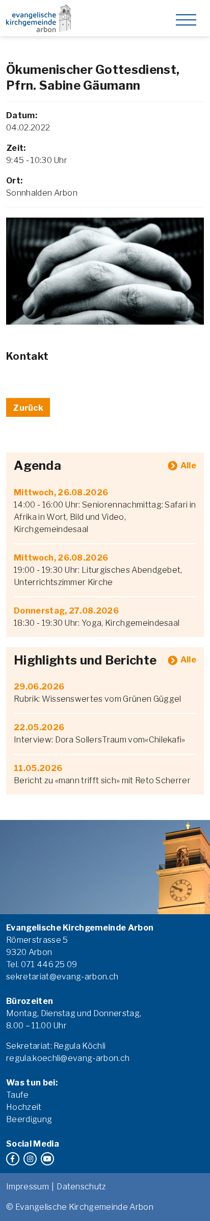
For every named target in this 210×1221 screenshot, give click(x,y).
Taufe (17, 1095)
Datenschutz (82, 1186)
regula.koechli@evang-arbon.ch (67, 1058)
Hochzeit (24, 1107)
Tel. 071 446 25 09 (41, 964)
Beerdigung (29, 1119)
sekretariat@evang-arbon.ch (62, 976)
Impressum (27, 1186)
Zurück (28, 408)
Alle (188, 465)
